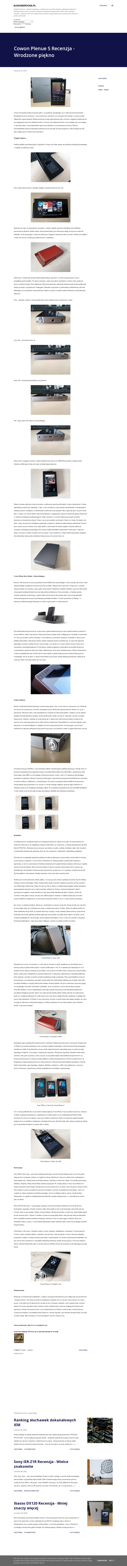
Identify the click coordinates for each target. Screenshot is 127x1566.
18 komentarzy (30, 1449)
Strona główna (20, 27)
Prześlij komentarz (31, 1491)
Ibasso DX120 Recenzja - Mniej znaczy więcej (40, 1505)
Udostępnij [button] (102, 78)
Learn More (102, 1561)
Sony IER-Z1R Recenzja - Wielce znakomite (41, 1464)
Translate (28, 24)
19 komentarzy (30, 1532)
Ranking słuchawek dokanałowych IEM (45, 1422)
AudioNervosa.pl (24, 5)
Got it (111, 1561)
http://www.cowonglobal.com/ (37, 1325)
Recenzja (26, 1174)
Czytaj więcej (75, 1449)
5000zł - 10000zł (103, 90)
